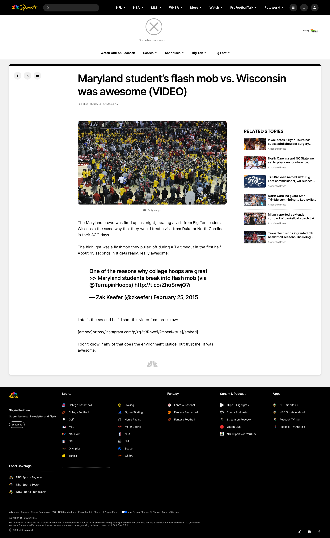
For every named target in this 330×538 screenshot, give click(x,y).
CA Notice (155, 512)
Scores (148, 53)
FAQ (54, 512)
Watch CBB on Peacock (117, 53)
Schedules (172, 53)
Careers (25, 512)
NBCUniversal (29, 517)
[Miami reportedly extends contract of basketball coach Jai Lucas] (255, 219)
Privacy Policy (111, 512)
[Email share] (37, 76)
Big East (220, 53)
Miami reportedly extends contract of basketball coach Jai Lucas (291, 216)
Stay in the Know (19, 410)
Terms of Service (170, 512)
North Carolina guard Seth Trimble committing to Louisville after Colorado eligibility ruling (291, 197)
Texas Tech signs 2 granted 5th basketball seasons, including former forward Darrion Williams (291, 235)
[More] (293, 7)
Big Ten (197, 53)
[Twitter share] (27, 76)
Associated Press (277, 148)
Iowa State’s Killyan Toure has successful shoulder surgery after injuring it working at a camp (292, 142)
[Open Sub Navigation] (124, 7)
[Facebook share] (17, 76)
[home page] (24, 7)
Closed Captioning (40, 512)
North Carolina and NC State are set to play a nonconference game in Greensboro (291, 160)
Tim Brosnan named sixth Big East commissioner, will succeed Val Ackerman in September (291, 179)
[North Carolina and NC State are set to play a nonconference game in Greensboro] (255, 162)
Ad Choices (96, 512)
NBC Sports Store (67, 512)
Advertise (14, 512)
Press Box (83, 512)
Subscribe (17, 424)
